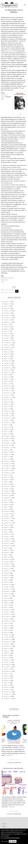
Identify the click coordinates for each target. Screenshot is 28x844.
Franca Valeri (4, 280)
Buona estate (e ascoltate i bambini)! (11, 716)
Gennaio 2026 (7, 313)
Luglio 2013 (7, 623)
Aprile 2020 (7, 456)
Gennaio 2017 (7, 536)
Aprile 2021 (7, 431)
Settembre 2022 (8, 397)
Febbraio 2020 (8, 461)
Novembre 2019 (8, 468)
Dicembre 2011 (8, 664)
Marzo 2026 (7, 308)
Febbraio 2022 (8, 411)
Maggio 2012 (7, 653)
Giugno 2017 (7, 525)
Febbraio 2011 (7, 687)
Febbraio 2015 (7, 584)
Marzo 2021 (7, 434)
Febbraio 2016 (8, 559)
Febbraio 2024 (8, 361)
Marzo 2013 (7, 632)
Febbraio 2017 (7, 534)
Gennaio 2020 (7, 463)
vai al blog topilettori (14, 814)
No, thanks (12, 841)
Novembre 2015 (8, 566)
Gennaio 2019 (7, 488)
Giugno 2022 (7, 402)
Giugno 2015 (7, 575)
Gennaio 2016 (7, 561)
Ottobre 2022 (7, 395)
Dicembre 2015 (8, 564)
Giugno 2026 (7, 301)
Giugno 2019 (7, 477)
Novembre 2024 (8, 342)
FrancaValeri (10, 51)
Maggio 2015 (7, 577)
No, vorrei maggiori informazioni (10, 838)
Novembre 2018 (8, 493)
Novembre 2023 (8, 368)
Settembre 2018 (8, 498)
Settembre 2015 (8, 571)
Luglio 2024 (7, 349)
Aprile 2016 (7, 555)
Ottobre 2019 (7, 470)
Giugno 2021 (7, 427)
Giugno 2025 (7, 326)
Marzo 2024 (7, 358)
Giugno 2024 (7, 352)
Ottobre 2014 (7, 593)
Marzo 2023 (7, 384)
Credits (4, 826)
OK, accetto (4, 841)
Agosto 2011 (7, 673)
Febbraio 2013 (7, 635)
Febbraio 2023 (8, 386)
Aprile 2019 (7, 482)
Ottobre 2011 (7, 669)
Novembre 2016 (8, 541)
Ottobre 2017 (7, 520)
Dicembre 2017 (8, 516)
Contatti (4, 823)
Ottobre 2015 (7, 568)
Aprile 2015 (7, 580)
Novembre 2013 (8, 616)
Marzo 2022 (7, 409)
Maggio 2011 (7, 680)
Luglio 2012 (7, 648)
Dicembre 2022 (8, 390)
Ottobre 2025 (7, 320)
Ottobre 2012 (7, 644)
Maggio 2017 (7, 527)
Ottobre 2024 (7, 345)
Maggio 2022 (7, 404)
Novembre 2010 (8, 694)
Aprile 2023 (7, 381)
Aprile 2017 (7, 530)
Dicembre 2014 (8, 589)
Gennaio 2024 (7, 363)
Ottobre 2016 (7, 543)
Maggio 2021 (7, 429)
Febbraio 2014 (8, 609)
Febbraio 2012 (7, 660)
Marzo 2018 (7, 509)
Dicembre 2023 (8, 365)
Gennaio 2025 (7, 338)
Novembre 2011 (8, 666)
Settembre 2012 (8, 646)
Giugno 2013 (7, 625)
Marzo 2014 (7, 607)
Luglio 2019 (7, 475)
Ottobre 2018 (7, 495)
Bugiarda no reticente (7, 278)
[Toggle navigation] (25, 4)
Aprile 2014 (7, 605)
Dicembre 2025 (8, 315)
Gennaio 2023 (7, 388)
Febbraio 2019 (8, 486)
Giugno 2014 (7, 600)
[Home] (9, 4)
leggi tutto (9, 755)
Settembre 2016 (8, 546)
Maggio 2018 (7, 504)
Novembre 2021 (8, 418)
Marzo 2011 (7, 685)
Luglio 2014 (7, 598)
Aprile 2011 (7, 682)
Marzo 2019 (7, 484)
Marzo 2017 (7, 532)
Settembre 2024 (8, 347)
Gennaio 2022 (7, 413)
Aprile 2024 (7, 356)
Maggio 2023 (7, 379)
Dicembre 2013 (8, 614)
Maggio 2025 (7, 329)
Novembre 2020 (8, 443)
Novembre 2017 (8, 518)
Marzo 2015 (7, 582)
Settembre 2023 (8, 372)
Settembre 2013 (8, 621)
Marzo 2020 (7, 459)
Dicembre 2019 (8, 466)
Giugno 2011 (7, 678)
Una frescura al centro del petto (13, 768)
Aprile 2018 (7, 507)
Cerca (17, 291)
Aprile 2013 (7, 630)
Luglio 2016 (7, 548)
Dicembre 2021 (8, 415)
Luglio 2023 (7, 374)
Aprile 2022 (7, 406)
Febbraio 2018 (7, 511)
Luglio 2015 (7, 573)
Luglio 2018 (7, 500)
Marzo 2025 (7, 333)
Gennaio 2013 (7, 637)
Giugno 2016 (7, 550)
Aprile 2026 (7, 306)
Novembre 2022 (8, 393)
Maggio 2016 (7, 552)
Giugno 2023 (7, 377)
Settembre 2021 (8, 422)
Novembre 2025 (8, 317)
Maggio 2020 (7, 454)
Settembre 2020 (8, 447)
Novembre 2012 (8, 641)
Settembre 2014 (8, 596)
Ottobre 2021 (7, 420)
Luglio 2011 (7, 676)
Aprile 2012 (7, 655)
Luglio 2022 (7, 399)
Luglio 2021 (7, 425)
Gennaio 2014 (7, 612)
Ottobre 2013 (7, 619)
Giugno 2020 (7, 452)
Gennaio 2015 (7, 587)
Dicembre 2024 (8, 340)
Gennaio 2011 (7, 689)
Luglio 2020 (7, 450)
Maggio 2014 (7, 603)
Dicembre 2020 (8, 441)
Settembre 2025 (8, 322)
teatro (2, 282)
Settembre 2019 (8, 473)
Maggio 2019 (7, 479)
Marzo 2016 (7, 557)
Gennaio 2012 (7, 662)
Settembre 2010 (8, 698)
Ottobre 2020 (7, 445)
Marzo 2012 (7, 657)
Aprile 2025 (7, 331)
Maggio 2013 (7, 628)
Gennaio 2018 (7, 514)
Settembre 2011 (8, 671)
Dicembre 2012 (8, 639)
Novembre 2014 (8, 591)
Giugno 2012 (7, 650)
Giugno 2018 (7, 502)
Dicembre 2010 (8, 692)
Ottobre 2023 (7, 370)
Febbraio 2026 (8, 310)
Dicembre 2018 (8, 491)
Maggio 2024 (7, 354)
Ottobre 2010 (7, 696)
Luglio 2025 (7, 324)
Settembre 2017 (8, 523)
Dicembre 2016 (8, 539)
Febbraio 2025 (8, 336)
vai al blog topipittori (14, 762)
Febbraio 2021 (7, 436)
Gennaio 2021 (7, 438)
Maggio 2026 (7, 304)
